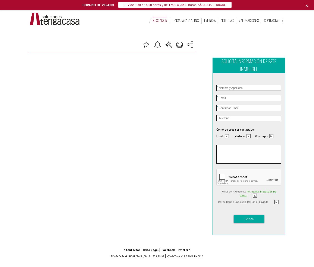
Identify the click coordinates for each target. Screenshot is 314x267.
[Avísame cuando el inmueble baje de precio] (157, 44)
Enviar (249, 218)
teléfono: (239, 136)
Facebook (168, 250)
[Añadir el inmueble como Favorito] (146, 44)
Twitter (183, 250)
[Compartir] (190, 44)
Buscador (160, 20)
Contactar (272, 20)
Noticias (227, 20)
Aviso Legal (150, 250)
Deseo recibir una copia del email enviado (243, 201)
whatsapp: (261, 136)
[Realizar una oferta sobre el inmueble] (168, 44)
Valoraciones (249, 20)
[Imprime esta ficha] (179, 44)
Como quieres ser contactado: (235, 129)
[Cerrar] (306, 5)
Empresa (210, 20)
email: (220, 136)
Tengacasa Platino (185, 20)
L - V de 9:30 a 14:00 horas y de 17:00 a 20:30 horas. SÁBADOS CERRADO (174, 5)
